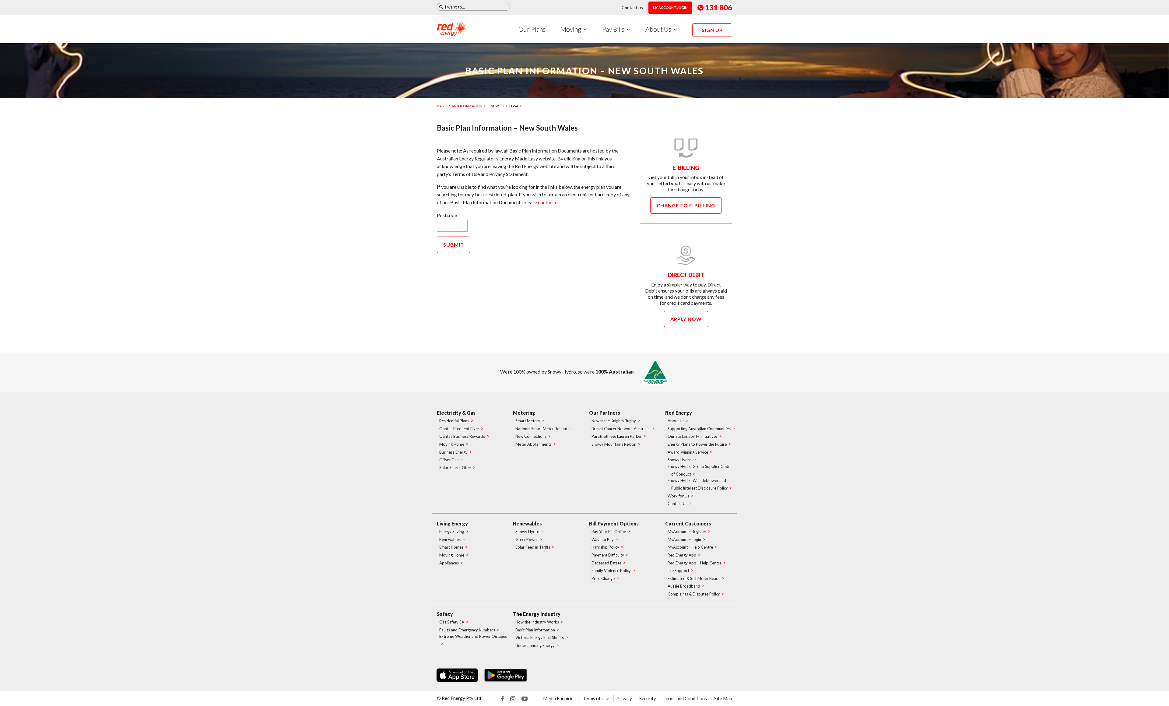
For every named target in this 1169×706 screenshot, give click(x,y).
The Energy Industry (536, 614)
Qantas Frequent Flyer (459, 428)
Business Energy (453, 452)
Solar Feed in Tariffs (532, 547)
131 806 (718, 7)
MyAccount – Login (684, 539)
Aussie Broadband (684, 586)
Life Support (678, 570)
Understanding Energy (535, 645)
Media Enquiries (559, 698)
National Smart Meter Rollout (541, 428)
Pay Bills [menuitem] (613, 29)
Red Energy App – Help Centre (694, 562)
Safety (445, 614)
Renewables (450, 539)
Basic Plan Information (460, 106)
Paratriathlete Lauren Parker (617, 436)
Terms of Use (596, 698)
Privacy (624, 698)
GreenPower (526, 539)
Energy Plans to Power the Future (697, 444)
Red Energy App (682, 555)
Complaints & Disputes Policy (694, 594)
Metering (524, 413)
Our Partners (604, 413)
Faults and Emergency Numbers (467, 629)
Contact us (632, 7)
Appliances (449, 562)
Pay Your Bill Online (609, 531)
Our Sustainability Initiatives (693, 436)
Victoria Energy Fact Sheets (539, 637)
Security (647, 698)
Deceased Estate (606, 562)
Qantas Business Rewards (462, 436)
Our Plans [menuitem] (532, 29)
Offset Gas (448, 459)
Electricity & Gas (456, 413)
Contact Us (677, 503)
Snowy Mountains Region (614, 444)
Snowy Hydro (680, 459)
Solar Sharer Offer (455, 467)
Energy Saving (451, 531)
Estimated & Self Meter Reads (694, 578)
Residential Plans (454, 420)
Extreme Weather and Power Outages (473, 636)
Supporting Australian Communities (699, 428)
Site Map (723, 698)
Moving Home (451, 444)
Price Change (603, 578)
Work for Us (678, 495)
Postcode (447, 215)
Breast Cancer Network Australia (621, 428)
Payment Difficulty (608, 555)
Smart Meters (527, 420)
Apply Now (686, 319)
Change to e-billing (686, 205)
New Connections (530, 436)
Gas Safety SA (451, 622)
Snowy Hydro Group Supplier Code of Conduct (699, 470)
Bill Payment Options (614, 523)
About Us (676, 420)
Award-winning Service (688, 452)
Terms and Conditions (685, 698)
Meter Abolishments (533, 444)
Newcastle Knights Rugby (614, 420)
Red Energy (678, 413)
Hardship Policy (605, 547)
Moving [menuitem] (570, 29)
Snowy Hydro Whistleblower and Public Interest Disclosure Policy (698, 484)
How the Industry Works (537, 622)
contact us (549, 202)
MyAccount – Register (687, 531)
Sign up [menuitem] (712, 30)
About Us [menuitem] (658, 29)
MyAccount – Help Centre (690, 547)
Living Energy (452, 523)
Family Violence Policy (611, 570)
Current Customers (688, 523)
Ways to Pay (603, 539)
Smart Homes (451, 547)
